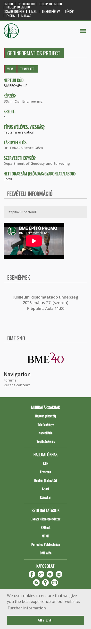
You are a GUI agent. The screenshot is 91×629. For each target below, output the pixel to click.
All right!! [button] (45, 620)
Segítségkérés (45, 441)
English (12, 15)
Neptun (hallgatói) (45, 480)
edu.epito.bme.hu (51, 4)
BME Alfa (45, 552)
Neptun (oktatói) (45, 415)
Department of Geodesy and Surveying (37, 163)
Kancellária (45, 432)
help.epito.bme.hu (18, 7)
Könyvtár (45, 497)
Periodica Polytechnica (45, 544)
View (10, 69)
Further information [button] (27, 608)
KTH (45, 463)
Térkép (69, 11)
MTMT (46, 535)
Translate (27, 69)
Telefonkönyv (51, 11)
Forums (10, 380)
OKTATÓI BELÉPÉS (14, 11)
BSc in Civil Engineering (23, 101)
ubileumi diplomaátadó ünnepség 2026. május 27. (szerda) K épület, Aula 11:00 (46, 302)
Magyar (26, 15)
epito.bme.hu (26, 4)
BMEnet (45, 527)
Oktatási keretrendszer (45, 518)
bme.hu (8, 4)
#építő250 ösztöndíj (22, 212)
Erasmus (45, 471)
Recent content (17, 385)
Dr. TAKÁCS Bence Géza (23, 147)
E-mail (33, 11)
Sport (45, 488)
